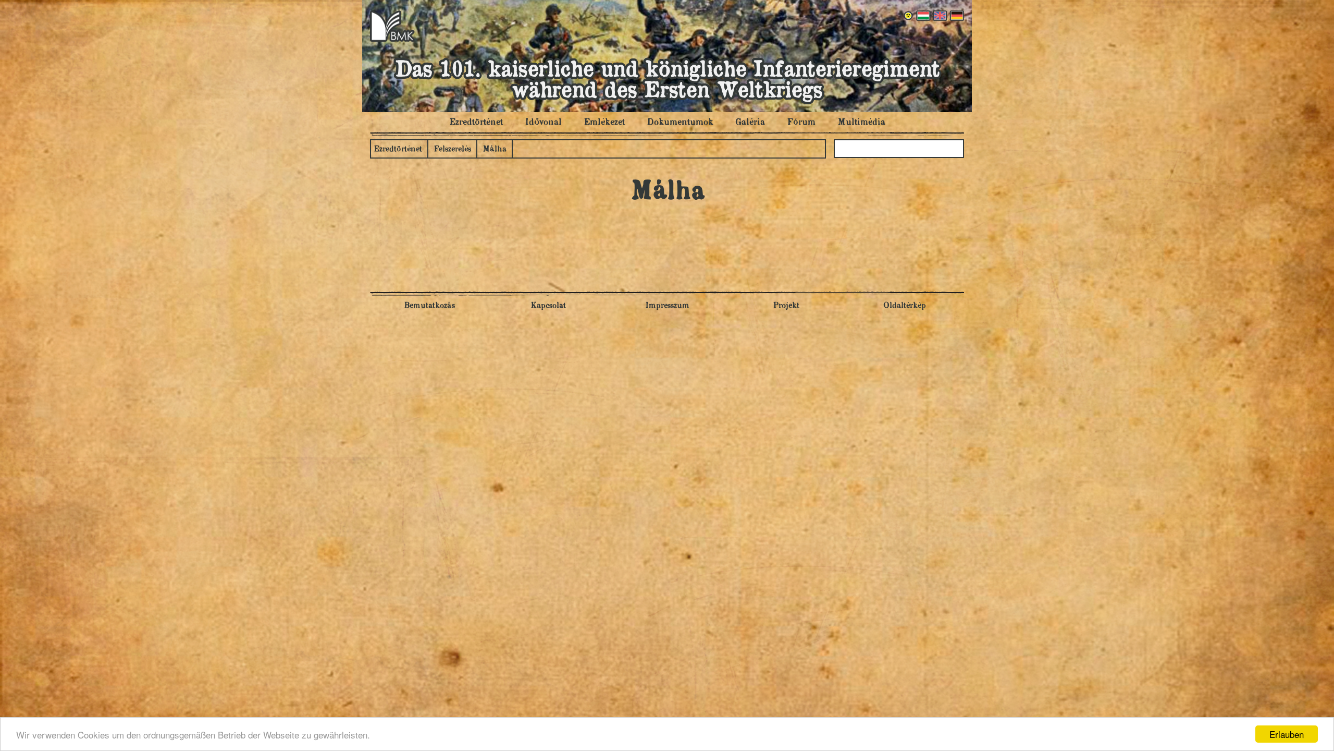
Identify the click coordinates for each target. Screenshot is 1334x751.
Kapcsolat (548, 305)
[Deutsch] (955, 15)
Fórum (801, 122)
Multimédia (861, 122)
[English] (939, 15)
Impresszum (667, 305)
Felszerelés (452, 149)
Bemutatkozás (429, 305)
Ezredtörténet (476, 122)
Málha (495, 149)
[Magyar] (922, 15)
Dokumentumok (680, 122)
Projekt (786, 305)
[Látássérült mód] (909, 15)
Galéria (750, 122)
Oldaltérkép (904, 305)
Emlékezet (604, 122)
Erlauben (1286, 734)
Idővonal (543, 122)
